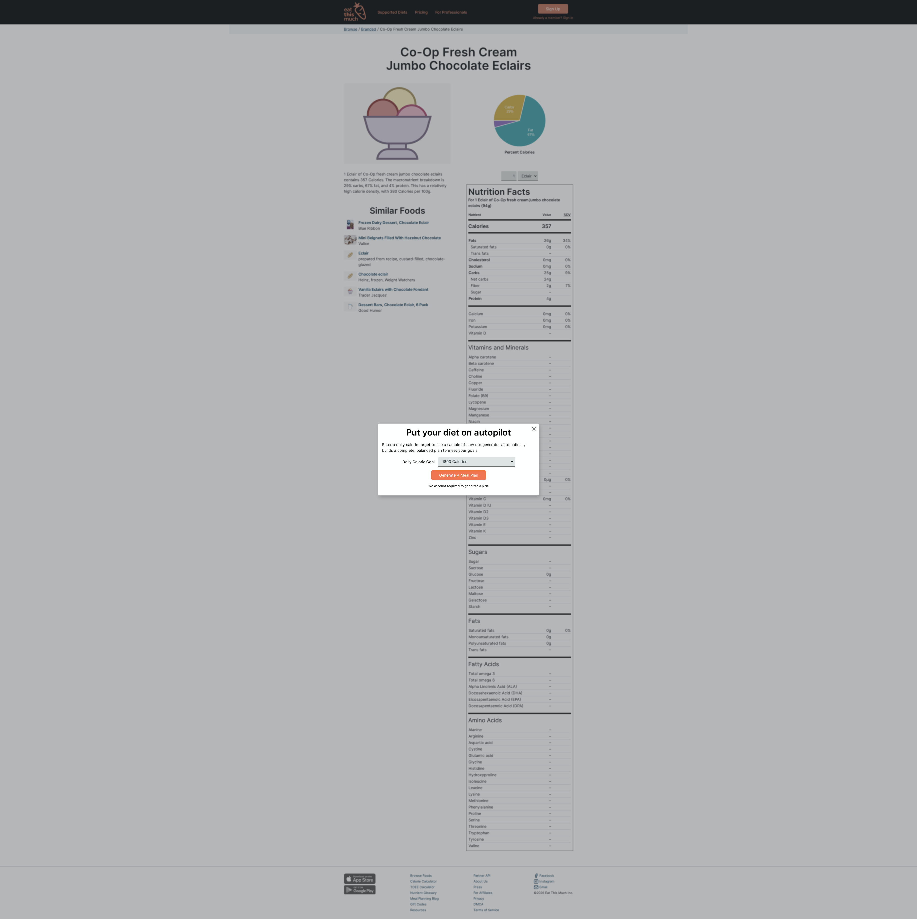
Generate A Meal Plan (458, 475)
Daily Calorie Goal (418, 461)
